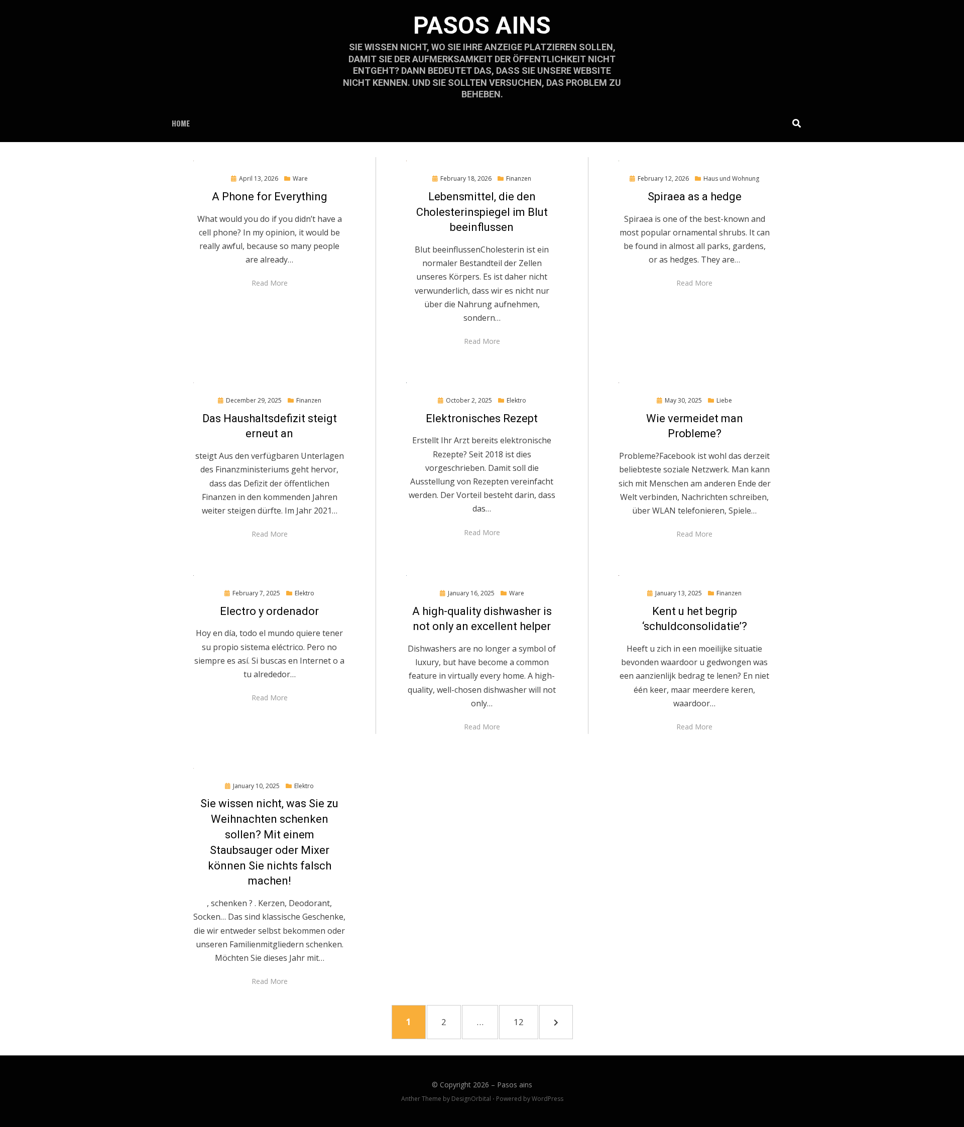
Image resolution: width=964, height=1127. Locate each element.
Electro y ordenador (269, 611)
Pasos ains (482, 25)
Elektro (516, 400)
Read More (270, 283)
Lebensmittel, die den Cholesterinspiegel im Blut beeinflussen (482, 212)
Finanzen (518, 178)
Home (181, 123)
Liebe (724, 400)
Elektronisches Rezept (482, 418)
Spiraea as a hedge (695, 196)
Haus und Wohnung (731, 178)
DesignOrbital (471, 1098)
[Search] (794, 123)
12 (524, 1022)
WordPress (547, 1098)
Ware (300, 178)
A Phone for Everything (269, 196)
